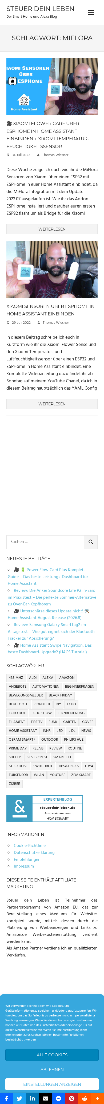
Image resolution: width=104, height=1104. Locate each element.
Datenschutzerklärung (34, 852)
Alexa (47, 678)
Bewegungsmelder (26, 695)
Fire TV (37, 722)
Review (55, 748)
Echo (71, 704)
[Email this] (45, 1098)
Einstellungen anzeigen (52, 1084)
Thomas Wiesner (55, 155)
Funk (53, 722)
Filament (17, 722)
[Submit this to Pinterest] (71, 1098)
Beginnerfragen (79, 687)
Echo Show (41, 713)
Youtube (57, 775)
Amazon (66, 678)
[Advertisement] (52, 476)
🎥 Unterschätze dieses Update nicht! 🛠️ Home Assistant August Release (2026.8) (49, 615)
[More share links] (97, 1098)
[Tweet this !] (19, 1098)
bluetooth (19, 704)
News (86, 731)
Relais (38, 748)
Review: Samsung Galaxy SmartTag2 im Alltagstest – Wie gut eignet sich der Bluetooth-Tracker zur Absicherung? (52, 631)
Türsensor (18, 775)
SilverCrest (37, 757)
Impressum (24, 866)
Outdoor (49, 740)
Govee (87, 722)
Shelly (15, 757)
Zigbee (14, 784)
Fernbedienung (71, 713)
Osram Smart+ (22, 740)
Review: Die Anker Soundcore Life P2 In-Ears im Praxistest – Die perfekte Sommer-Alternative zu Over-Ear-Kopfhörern (52, 597)
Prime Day (18, 748)
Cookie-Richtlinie (30, 845)
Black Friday (60, 695)
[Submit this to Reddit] (84, 1098)
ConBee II (42, 704)
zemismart (81, 775)
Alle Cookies (52, 1054)
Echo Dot (17, 713)
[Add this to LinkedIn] (32, 1098)
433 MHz (16, 678)
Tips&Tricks (68, 766)
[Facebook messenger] (58, 1098)
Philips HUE (73, 740)
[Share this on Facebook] (6, 1098)
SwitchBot (43, 766)
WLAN (39, 775)
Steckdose (18, 766)
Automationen (45, 687)
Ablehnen (52, 1069)
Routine (75, 748)
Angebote (17, 687)
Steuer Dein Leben (40, 9)
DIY (58, 704)
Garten (69, 722)
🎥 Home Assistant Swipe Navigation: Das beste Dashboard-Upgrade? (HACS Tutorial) (50, 649)
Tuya (89, 766)
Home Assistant (23, 731)
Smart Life (62, 757)
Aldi (33, 678)
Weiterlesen (52, 229)
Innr (47, 731)
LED (60, 731)
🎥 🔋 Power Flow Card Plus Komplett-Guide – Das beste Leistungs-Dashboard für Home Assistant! (48, 577)
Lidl (72, 731)
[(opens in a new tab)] (52, 116)
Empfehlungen (27, 859)
